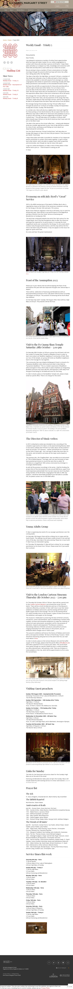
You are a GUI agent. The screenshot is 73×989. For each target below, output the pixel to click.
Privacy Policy (45, 988)
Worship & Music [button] (20, 10)
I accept (70, 986)
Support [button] (45, 10)
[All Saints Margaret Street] (36, 4)
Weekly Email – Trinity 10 (10, 90)
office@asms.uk (64, 643)
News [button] (38, 10)
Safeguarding (15, 973)
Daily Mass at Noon (60, 2)
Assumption (65, 10)
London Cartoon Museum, (38, 604)
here (27, 274)
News (9, 40)
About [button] (11, 10)
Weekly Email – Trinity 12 (10, 81)
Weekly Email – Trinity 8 (10, 98)
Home (5, 10)
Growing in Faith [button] (54, 10)
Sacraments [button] (31, 10)
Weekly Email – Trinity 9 (10, 94)
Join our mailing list (61, 968)
